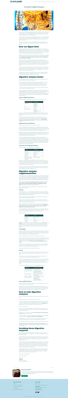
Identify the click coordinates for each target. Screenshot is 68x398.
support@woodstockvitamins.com (40, 387)
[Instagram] (38, 392)
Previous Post (16, 367)
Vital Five (35, 1)
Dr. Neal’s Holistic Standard (17, 386)
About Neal (48, 1)
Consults (39, 1)
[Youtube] (37, 392)
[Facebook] (35, 392)
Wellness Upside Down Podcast (18, 389)
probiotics (26, 191)
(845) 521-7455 (37, 383)
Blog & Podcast (44, 1)
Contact (53, 1)
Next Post (52, 367)
